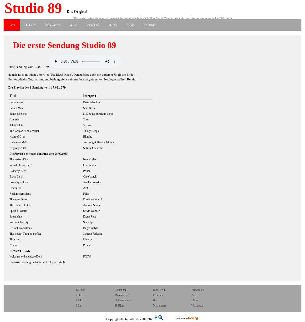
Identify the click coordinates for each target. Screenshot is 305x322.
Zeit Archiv (197, 290)
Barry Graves (52, 25)
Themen (112, 25)
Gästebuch (121, 290)
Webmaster (197, 305)
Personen (158, 295)
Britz (155, 300)
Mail (79, 305)
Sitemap (80, 290)
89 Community (123, 300)
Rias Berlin (149, 25)
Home (11, 25)
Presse (130, 25)
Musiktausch (122, 295)
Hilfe (79, 295)
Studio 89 (31, 8)
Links (79, 300)
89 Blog (119, 305)
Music (72, 25)
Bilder (194, 300)
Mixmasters (159, 305)
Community (92, 25)
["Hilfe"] (156, 319)
